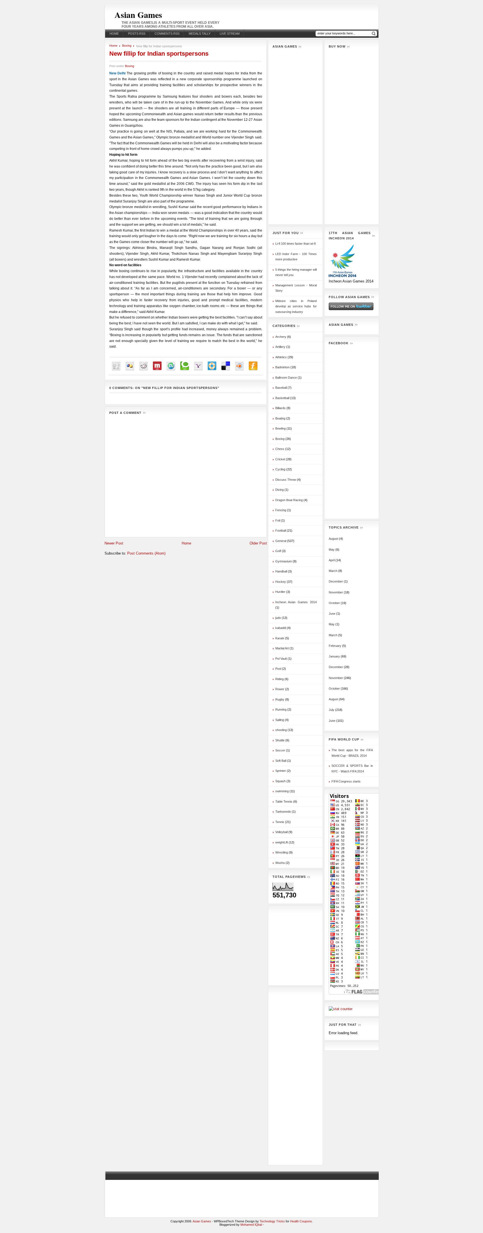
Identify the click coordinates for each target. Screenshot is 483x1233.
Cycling (280, 469)
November (336, 592)
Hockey (280, 581)
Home (114, 33)
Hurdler (280, 591)
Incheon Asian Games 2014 (296, 602)
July (331, 709)
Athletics (281, 357)
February (335, 645)
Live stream (230, 33)
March (333, 570)
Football (280, 530)
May (332, 549)
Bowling (280, 428)
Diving (279, 489)
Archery (280, 336)
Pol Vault (281, 658)
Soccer (280, 750)
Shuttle (280, 740)
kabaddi (280, 628)
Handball (281, 571)
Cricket (280, 459)
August (333, 538)
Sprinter (280, 770)
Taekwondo (283, 811)
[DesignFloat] (212, 366)
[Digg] (116, 366)
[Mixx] (157, 366)
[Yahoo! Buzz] (198, 366)
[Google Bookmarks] (130, 366)
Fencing (280, 510)
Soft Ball (280, 760)
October (334, 603)
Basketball (282, 398)
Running (281, 709)
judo (278, 617)
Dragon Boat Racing (289, 500)
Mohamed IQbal (251, 1224)
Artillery (280, 346)
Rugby (279, 699)
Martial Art (282, 648)
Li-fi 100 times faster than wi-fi (295, 243)
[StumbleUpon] (171, 366)
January (334, 656)
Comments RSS (167, 33)
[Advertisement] (295, 136)
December (336, 581)
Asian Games (138, 14)
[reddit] (143, 366)
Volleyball (281, 832)
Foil (277, 520)
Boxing (126, 45)
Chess (279, 449)
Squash (280, 781)
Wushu (280, 862)
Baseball (281, 387)
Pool (278, 668)
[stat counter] (340, 1009)
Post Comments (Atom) (146, 553)
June (332, 613)
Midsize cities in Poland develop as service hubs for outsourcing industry (296, 306)
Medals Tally (199, 33)
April (332, 560)
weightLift (281, 842)
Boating (280, 418)
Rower (279, 689)
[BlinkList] (239, 366)
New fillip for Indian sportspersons (159, 53)
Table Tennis (283, 801)
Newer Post (114, 543)
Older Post (258, 543)
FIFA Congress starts (346, 781)
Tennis (279, 822)
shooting (281, 730)
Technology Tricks (272, 1221)
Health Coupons (301, 1221)
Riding (279, 679)
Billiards (280, 408)
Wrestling (281, 852)
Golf (278, 551)
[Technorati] (184, 366)
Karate (279, 638)
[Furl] (253, 366)
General (280, 541)
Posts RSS (136, 33)
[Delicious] (225, 366)
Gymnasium (283, 561)
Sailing (279, 720)
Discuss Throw (285, 479)
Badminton (282, 367)
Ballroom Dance (286, 377)
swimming (282, 791)
